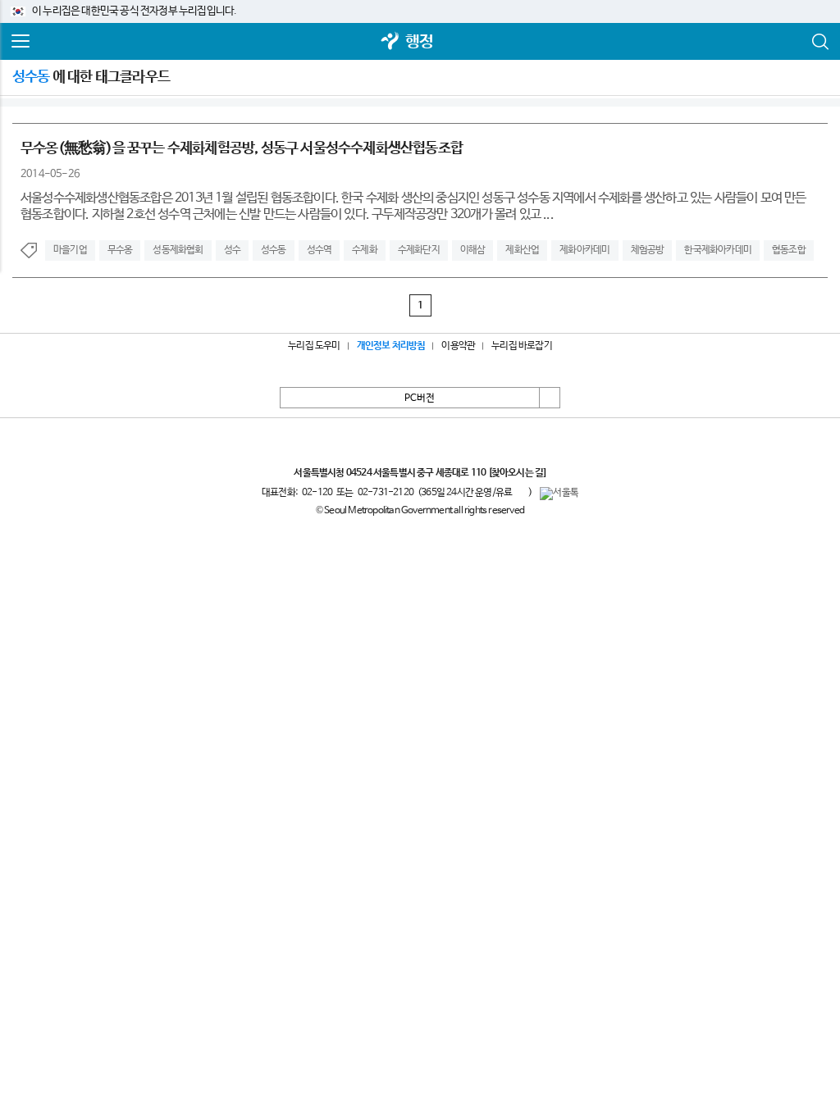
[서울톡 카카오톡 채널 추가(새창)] (559, 493)
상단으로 (549, 397)
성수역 (319, 250)
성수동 (273, 250)
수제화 (364, 250)
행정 (419, 42)
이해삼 (473, 250)
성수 (232, 250)
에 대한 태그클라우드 (91, 77)
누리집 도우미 (314, 346)
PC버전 (419, 398)
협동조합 (789, 250)
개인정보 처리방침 (391, 346)
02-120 (317, 493)
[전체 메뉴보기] (20, 42)
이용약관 (458, 346)
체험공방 (647, 250)
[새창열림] (390, 42)
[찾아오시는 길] (517, 473)
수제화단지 (419, 250)
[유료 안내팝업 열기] (520, 492)
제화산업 (522, 250)
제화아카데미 (584, 250)
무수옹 (120, 250)
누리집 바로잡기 (521, 346)
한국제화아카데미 (717, 250)
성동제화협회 (178, 250)
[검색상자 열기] (819, 42)
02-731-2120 (385, 493)
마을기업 (70, 250)
